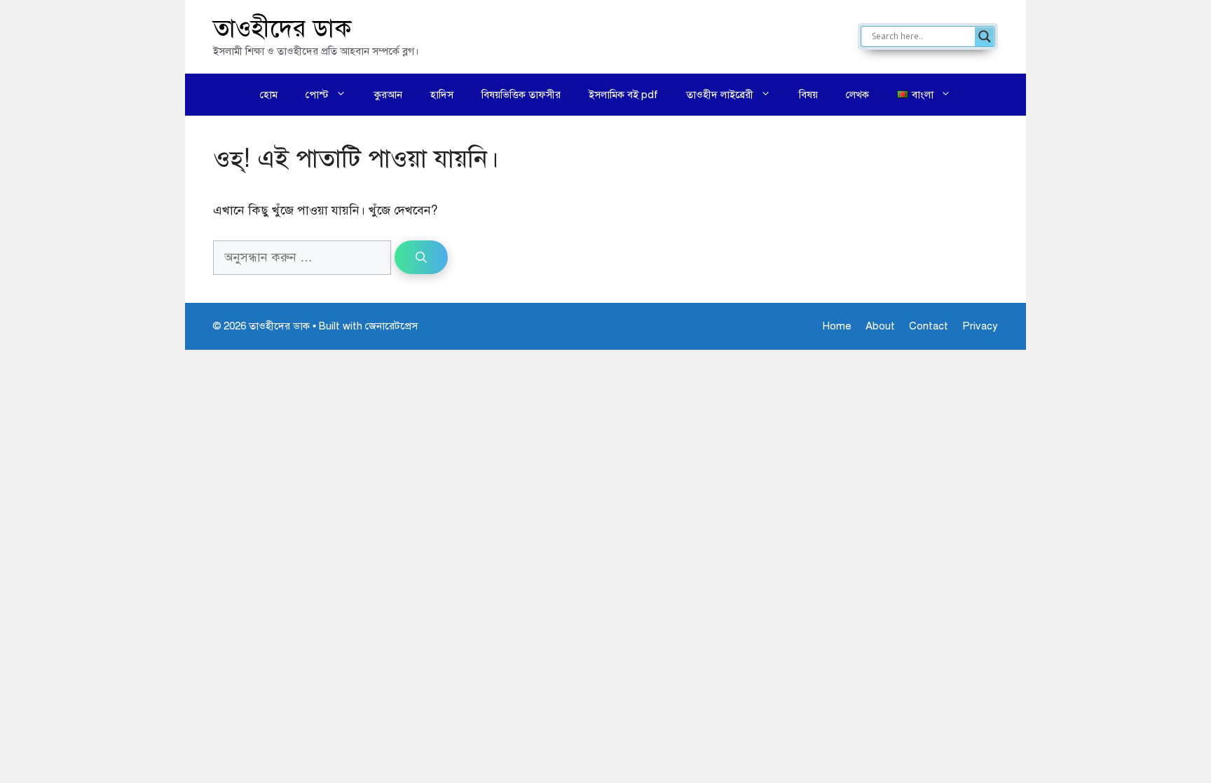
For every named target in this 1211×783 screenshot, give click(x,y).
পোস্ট (317, 94)
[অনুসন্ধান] (421, 257)
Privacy (980, 326)
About (880, 326)
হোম (269, 94)
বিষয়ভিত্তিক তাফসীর (521, 94)
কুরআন (388, 94)
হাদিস (441, 94)
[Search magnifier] (984, 36)
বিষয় (808, 94)
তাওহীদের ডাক (282, 28)
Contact (928, 326)
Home (837, 326)
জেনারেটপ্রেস (391, 326)
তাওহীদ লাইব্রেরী (719, 94)
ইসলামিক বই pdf (623, 94)
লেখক (857, 94)
